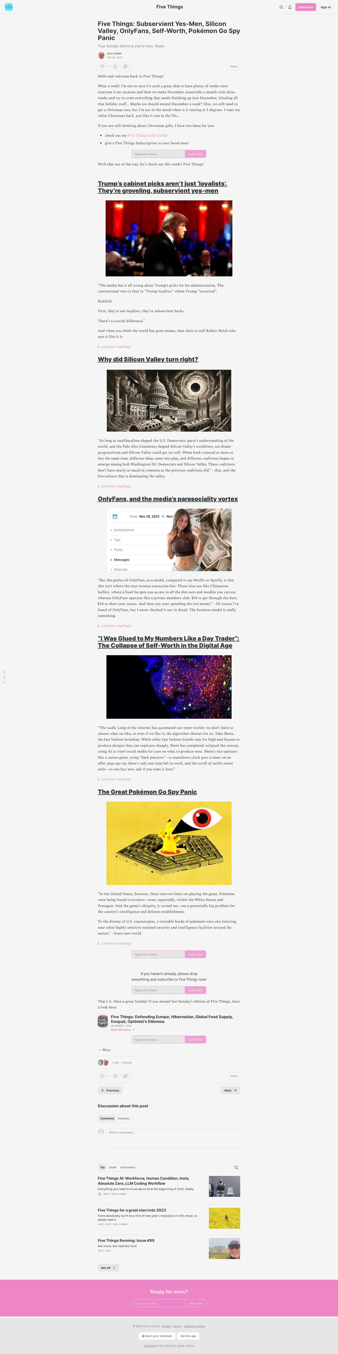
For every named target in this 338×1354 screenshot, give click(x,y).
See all (106, 1268)
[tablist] (115, 1118)
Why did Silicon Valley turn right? (148, 359)
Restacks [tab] (123, 1118)
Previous (112, 1090)
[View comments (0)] (115, 66)
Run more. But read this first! (117, 1246)
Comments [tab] (107, 1118)
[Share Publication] (290, 7)
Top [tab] (102, 1167)
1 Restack (126, 1062)
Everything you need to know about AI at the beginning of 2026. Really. (146, 1189)
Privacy (166, 1326)
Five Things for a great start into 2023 (132, 1210)
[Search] (281, 7)
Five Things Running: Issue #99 (126, 1240)
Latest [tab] (113, 1167)
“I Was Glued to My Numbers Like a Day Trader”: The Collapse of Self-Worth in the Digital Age (168, 642)
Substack (150, 1346)
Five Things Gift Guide (147, 135)
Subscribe (305, 7)
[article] (169, 1188)
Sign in (326, 7)
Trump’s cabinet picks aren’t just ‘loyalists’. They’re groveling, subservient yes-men (162, 187)
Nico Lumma (114, 53)
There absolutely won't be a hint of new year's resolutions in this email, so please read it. (147, 1217)
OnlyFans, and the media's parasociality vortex (168, 498)
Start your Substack (158, 1336)
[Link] (92, 187)
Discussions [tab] (127, 1167)
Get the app (188, 1336)
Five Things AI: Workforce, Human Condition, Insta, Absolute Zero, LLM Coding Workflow (144, 1181)
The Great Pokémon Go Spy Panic (147, 791)
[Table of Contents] (4, 677)
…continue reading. (114, 346)
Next (228, 1090)
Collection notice (194, 1326)
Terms (177, 1326)
